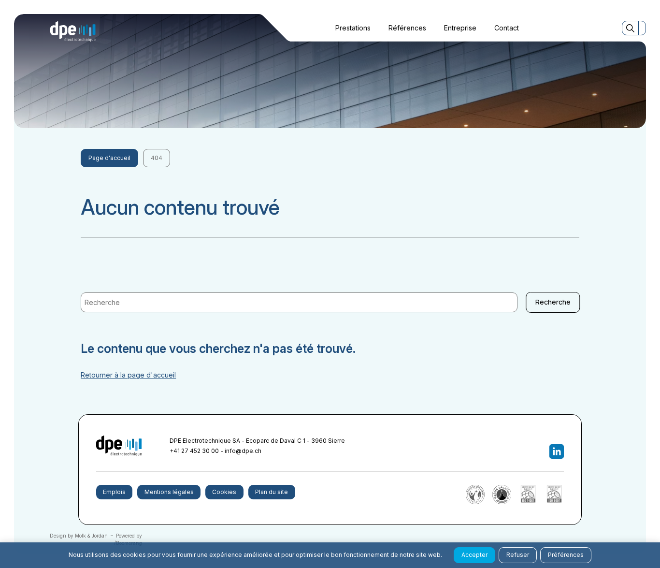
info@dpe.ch (243, 450)
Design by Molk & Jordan (79, 536)
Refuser (517, 554)
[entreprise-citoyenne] (475, 502)
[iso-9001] (554, 502)
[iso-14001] (528, 502)
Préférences (566, 554)
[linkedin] (556, 451)
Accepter (474, 554)
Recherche (553, 301)
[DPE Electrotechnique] (73, 31)
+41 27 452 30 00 (194, 450)
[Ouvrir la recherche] (630, 27)
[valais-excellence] (501, 502)
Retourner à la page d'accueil (128, 375)
